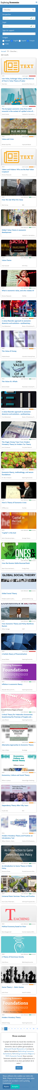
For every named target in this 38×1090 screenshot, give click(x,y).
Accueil (3, 51)
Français (32, 40)
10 (33, 1028)
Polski (7, 44)
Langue (5, 38)
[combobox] (19, 33)
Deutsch (7, 40)
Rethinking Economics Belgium (23, 1054)
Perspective (6, 14)
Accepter (15, 1087)
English (15, 40)
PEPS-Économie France (13, 1056)
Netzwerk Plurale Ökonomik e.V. (15, 1049)
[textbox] (19, 34)
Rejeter (6, 1087)
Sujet (4, 22)
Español (23, 40)
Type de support (8, 30)
